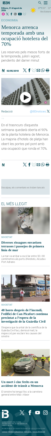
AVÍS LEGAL (27, 431)
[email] (38, 70)
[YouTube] (20, 14)
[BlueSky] (25, 14)
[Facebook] (11, 14)
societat (6, 237)
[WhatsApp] (43, 70)
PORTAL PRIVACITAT (38, 431)
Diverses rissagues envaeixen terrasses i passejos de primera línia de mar (22, 246)
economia (9, 20)
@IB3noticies (38, 111)
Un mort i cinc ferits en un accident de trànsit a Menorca (22, 384)
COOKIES (4, 431)
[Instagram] (15, 14)
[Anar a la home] (3, 14)
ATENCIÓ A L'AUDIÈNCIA (15, 431)
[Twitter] (25, 70)
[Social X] (7, 14)
